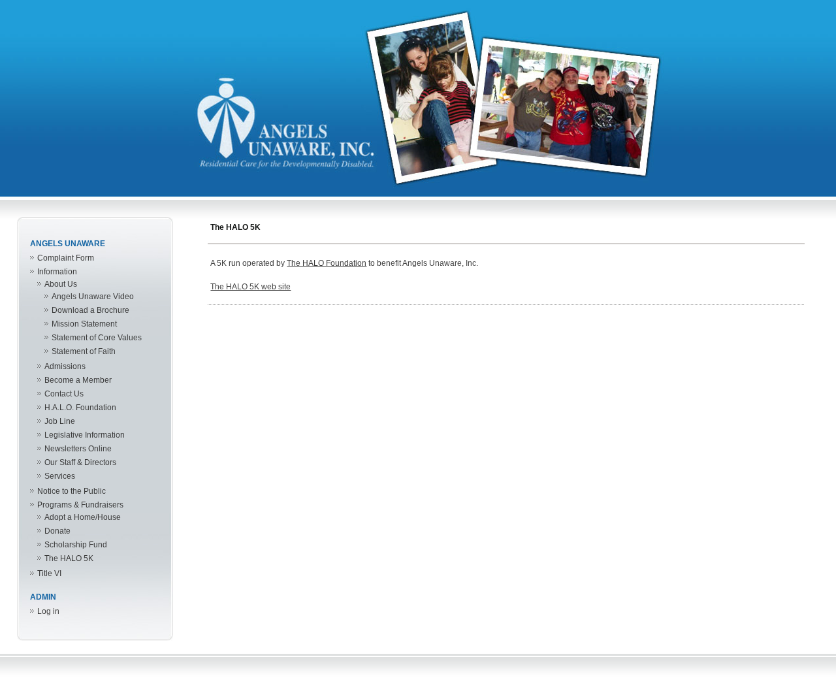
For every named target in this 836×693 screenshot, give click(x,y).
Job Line (59, 421)
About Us (60, 284)
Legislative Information (84, 435)
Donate (57, 531)
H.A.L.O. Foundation (80, 407)
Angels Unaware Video (93, 296)
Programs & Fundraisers (80, 504)
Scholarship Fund (75, 544)
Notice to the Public (71, 491)
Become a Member (78, 380)
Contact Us (64, 393)
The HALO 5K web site (250, 286)
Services (59, 476)
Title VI (49, 573)
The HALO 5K (68, 558)
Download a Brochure (90, 310)
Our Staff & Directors (80, 462)
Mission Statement (84, 324)
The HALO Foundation (326, 263)
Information (57, 271)
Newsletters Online (78, 448)
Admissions (65, 366)
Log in (48, 611)
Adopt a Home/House (82, 517)
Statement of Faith (84, 351)
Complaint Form (65, 258)
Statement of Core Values (97, 337)
